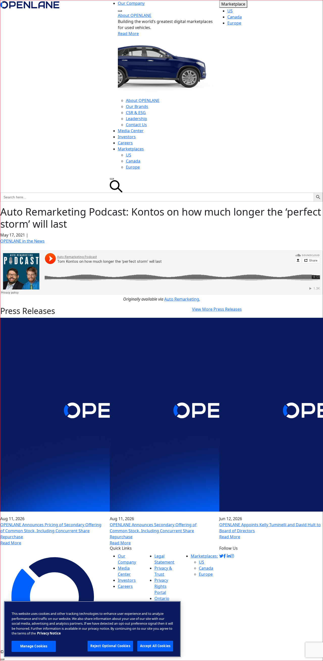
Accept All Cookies (155, 646)
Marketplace (233, 4)
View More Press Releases (217, 309)
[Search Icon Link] (161, 186)
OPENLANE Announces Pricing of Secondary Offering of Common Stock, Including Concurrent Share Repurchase (50, 531)
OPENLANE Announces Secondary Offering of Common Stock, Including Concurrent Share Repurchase (153, 531)
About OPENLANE (134, 15)
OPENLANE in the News (22, 241)
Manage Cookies (33, 646)
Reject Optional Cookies (110, 646)
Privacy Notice (49, 633)
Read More (128, 33)
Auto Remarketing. (182, 299)
